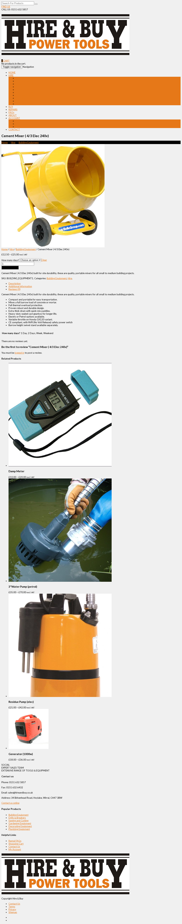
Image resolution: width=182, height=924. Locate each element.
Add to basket (10, 267)
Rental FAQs (15, 840)
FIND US (5, 6)
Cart (18, 120)
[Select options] (60, 465)
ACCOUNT (14, 118)
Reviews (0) (14, 289)
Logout (19, 126)
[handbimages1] (53, 246)
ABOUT (13, 115)
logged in (19, 352)
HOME (12, 72)
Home (4, 142)
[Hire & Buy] (65, 53)
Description (15, 283)
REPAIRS (13, 109)
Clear (44, 260)
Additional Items (24, 103)
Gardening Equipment (27, 92)
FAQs (11, 112)
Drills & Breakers (24, 81)
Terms (12, 906)
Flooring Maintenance (27, 89)
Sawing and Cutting (26, 83)
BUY (11, 106)
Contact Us (14, 846)
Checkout (21, 123)
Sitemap (13, 912)
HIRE (11, 75)
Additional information (20, 286)
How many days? (10, 260)
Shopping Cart (16, 843)
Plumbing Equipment (26, 98)
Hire (13, 142)
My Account (15, 849)
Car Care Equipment (26, 101)
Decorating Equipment (27, 95)
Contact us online (10, 802)
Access (19, 86)
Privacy (12, 909)
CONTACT (14, 129)
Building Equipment (26, 78)
